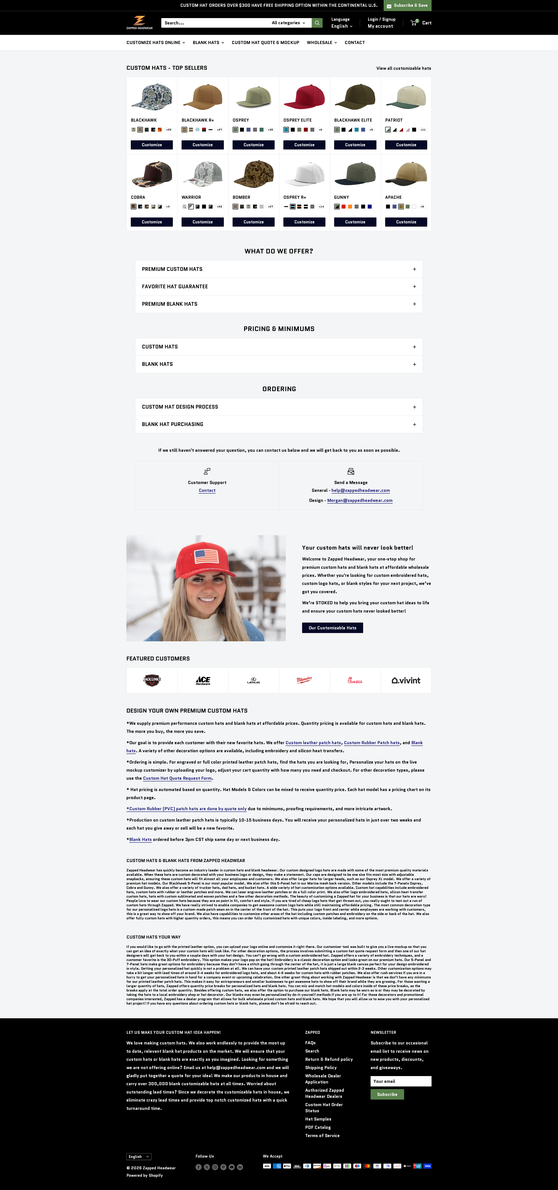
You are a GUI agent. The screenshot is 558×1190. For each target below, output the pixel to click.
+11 (423, 129)
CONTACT (355, 42)
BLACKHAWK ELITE (353, 120)
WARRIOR (191, 197)
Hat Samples (318, 1119)
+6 (320, 129)
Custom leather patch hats (313, 743)
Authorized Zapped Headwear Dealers (324, 1093)
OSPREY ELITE (297, 120)
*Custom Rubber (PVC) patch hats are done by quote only (186, 809)
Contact (207, 490)
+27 (219, 129)
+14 (321, 206)
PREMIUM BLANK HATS (169, 303)
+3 (168, 206)
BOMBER (241, 197)
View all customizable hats (404, 68)
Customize (152, 145)
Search (312, 1051)
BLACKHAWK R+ (198, 120)
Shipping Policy (321, 1067)
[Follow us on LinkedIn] (240, 1167)
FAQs (310, 1043)
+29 (168, 129)
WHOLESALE (319, 42)
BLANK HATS (206, 42)
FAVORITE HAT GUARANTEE (175, 286)
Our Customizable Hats (333, 628)
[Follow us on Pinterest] (223, 1167)
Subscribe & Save (411, 5)
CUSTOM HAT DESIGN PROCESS (180, 406)
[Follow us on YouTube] (232, 1167)
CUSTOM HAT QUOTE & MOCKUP (265, 42)
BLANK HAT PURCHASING (172, 424)
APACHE (393, 197)
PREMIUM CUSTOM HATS (172, 269)
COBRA (138, 197)
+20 (219, 206)
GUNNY (341, 197)
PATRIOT (394, 120)
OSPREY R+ (294, 197)
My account (380, 26)
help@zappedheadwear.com (361, 490)
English (135, 1156)
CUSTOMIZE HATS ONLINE (153, 42)
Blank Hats (140, 839)
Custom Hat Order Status (324, 1108)
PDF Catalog (318, 1127)
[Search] (317, 23)
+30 (270, 129)
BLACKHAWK (144, 120)
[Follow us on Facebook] (199, 1167)
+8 (422, 206)
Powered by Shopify (144, 1175)
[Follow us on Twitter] (207, 1167)
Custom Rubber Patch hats (372, 743)
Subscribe (387, 1094)
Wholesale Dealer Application (323, 1079)
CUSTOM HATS (160, 346)
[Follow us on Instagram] (215, 1167)
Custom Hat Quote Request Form (177, 778)
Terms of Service (322, 1135)
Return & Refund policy (329, 1059)
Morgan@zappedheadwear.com (360, 500)
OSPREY (241, 120)
